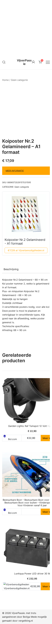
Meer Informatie (15, 170)
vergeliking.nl (25, 620)
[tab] (26, 269)
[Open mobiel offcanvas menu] (48, 62)
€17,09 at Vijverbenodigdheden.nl (26, 250)
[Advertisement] (26, 27)
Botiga (26, 616)
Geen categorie (19, 79)
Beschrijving (11, 269)
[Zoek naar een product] (4, 62)
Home (5, 79)
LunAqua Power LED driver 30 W (32, 573)
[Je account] (33, 62)
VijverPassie (24, 62)
